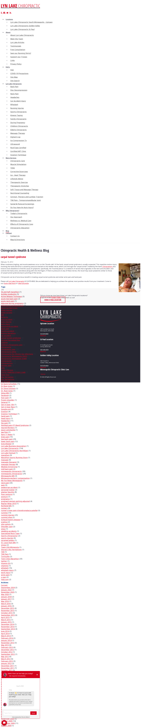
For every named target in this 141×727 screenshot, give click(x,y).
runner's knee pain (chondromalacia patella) (19, 510)
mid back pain (7, 469)
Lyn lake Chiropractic (10, 448)
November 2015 (7, 610)
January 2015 (6, 622)
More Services (11, 158)
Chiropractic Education (19, 228)
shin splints (6, 524)
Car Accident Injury (18, 101)
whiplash (4, 568)
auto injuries (6, 322)
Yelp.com (5, 579)
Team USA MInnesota (10, 547)
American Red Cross (9, 308)
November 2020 (7, 592)
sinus (3, 529)
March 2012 (6, 659)
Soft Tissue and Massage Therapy (24, 189)
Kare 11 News (6, 434)
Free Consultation (17, 49)
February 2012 (7, 661)
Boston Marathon (8, 333)
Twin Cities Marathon (10, 559)
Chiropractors (107, 266)
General (4, 402)
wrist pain (5, 575)
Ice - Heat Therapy (18, 175)
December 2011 (7, 666)
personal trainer (8, 490)
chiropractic (6, 347)
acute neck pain (7, 301)
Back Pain (14, 86)
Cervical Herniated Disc (10, 340)
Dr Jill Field (5, 381)
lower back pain (7, 441)
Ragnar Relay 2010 (8, 503)
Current (4, 585)
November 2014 (7, 626)
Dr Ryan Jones (6, 386)
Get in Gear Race (8, 407)
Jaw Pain (4, 432)
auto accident (6, 319)
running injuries (7, 515)
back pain (5, 328)
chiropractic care (8, 349)
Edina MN (5, 393)
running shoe (6, 517)
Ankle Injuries (6, 310)
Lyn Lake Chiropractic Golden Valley (25, 26)
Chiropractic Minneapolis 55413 (14, 356)
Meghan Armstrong (9, 467)
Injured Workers (7, 427)
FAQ (12, 70)
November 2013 (7, 643)
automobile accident (9, 326)
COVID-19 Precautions (19, 73)
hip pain (4, 423)
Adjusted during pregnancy (12, 303)
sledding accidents (8, 531)
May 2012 (5, 656)
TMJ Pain (4, 554)
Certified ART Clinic (18, 151)
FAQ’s (8, 67)
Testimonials (15, 46)
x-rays (3, 577)
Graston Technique (18, 155)
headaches (5, 421)
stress (3, 545)
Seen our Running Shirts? (20, 53)
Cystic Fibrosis (7, 370)
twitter (4, 561)
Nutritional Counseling (19, 193)
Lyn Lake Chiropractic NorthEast (14, 450)
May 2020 (5, 594)
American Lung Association (12, 305)
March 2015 (6, 620)
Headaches (14, 97)
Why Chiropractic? (12, 211)
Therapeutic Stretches (19, 186)
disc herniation (7, 377)
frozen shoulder (7, 400)
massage (4, 460)
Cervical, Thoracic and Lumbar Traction (26, 197)
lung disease (6, 444)
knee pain (5, 437)
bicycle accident (7, 331)
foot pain (5, 398)
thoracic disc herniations (11, 549)
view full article (23, 283)
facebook (5, 395)
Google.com (6, 409)
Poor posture (6, 494)
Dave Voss (5, 375)
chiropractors (6, 363)
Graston (4, 411)
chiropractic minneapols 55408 (14, 358)
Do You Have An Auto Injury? (22, 207)
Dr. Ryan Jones (7, 391)
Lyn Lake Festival (8, 453)
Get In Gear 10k (7, 404)
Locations (9, 19)
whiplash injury (7, 570)
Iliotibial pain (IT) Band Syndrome (15, 425)
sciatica (4, 522)
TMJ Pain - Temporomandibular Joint (25, 200)
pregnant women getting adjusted (15, 501)
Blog (7, 231)
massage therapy (8, 464)
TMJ (2, 552)
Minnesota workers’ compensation (15, 478)
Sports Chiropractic (18, 112)
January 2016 (6, 606)
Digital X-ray (15, 137)
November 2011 (7, 668)
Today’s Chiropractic (18, 213)
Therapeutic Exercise (19, 182)
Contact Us (15, 236)
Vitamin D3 (5, 563)
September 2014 (8, 629)
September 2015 (8, 615)
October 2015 (6, 613)
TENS (12, 168)
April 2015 (5, 617)
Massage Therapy (17, 133)
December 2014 (7, 624)
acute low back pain (9, 299)
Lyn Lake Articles (17, 42)
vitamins (4, 565)
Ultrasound (15, 144)
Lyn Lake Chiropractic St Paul (22, 29)
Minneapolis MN (7, 476)
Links (12, 60)
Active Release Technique (11, 296)
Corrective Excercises (19, 171)
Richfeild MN (6, 506)
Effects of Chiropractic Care (21, 224)
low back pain (6, 439)
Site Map (14, 77)
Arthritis (4, 317)
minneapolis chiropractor (11, 473)
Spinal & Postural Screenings (22, 204)
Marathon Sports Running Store (14, 457)
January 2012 (6, 663)
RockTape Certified (18, 147)
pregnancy (5, 499)
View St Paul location (52, 300)
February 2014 (7, 638)
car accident (6, 335)
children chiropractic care (11, 345)
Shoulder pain (7, 526)
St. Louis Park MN (8, 542)
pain (3, 485)
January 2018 (6, 597)
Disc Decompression (18, 90)
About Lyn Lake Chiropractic (22, 35)
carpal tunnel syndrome (11, 338)
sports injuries (7, 538)
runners (4, 508)
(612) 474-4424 (44, 365)
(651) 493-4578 (44, 350)
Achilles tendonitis (8, 294)
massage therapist (9, 462)
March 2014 (6, 636)
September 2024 (8, 587)
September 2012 (8, 654)
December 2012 (7, 649)
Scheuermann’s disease (10, 519)
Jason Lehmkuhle (8, 430)
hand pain (5, 416)
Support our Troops (18, 57)
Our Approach (16, 217)
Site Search (15, 80)
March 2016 (6, 603)
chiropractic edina (8, 352)
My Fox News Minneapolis (11, 480)
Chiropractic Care (17, 161)
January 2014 (6, 640)
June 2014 (5, 631)
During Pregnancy (17, 122)
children (4, 342)
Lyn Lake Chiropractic (14, 84)
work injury (5, 572)
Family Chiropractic (18, 119)
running (4, 513)
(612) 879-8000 (44, 334)
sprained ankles (7, 540)
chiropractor (6, 361)
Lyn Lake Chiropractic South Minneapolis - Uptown (31, 22)
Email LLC (43, 335)
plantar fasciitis (7, 492)
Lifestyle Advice (16, 179)
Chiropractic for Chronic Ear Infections (17, 354)
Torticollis (5, 556)
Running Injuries (17, 108)
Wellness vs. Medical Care (20, 220)
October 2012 (6, 652)
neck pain (5, 483)
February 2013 (7, 647)
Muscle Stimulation (18, 164)
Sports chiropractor (9, 536)
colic (3, 368)
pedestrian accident (9, 487)
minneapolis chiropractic (11, 471)
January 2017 (6, 599)
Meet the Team (16, 39)
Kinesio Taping (16, 115)
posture (4, 496)
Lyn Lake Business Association (13, 446)
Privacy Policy (15, 64)
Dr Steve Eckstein (8, 388)
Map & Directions (17, 239)
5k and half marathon (10, 292)
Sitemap (43, 374)
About (8, 32)
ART (2, 315)
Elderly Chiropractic (18, 130)
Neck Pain (14, 94)
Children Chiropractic (19, 126)
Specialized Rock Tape (10, 533)
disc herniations (7, 379)
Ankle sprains (6, 312)
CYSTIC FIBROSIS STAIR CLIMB (13, 372)
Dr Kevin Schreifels (8, 384)
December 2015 (7, 608)
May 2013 (5, 645)
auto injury (5, 324)
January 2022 (6, 590)
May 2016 (5, 601)
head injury (5, 418)
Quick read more (10, 283)
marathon (5, 455)
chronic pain (6, 365)
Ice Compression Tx (18, 140)
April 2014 (5, 633)
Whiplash (14, 104)
